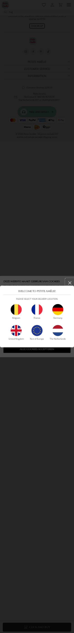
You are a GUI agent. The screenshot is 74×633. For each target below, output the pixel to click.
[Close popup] (70, 283)
